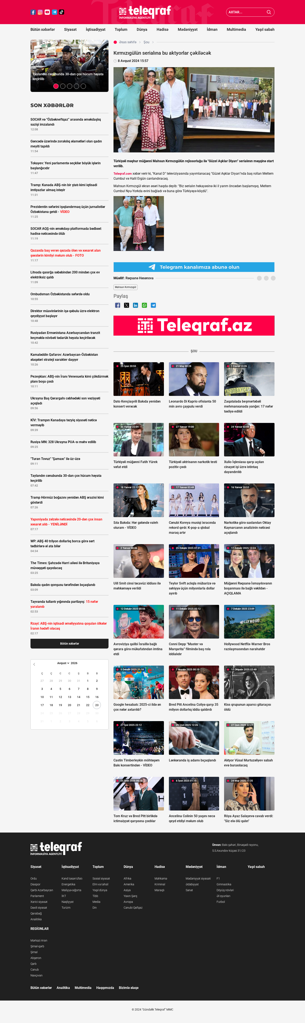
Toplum (121, 29)
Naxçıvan (36, 975)
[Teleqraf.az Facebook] (33, 12)
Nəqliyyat (68, 901)
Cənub (34, 969)
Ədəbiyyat (192, 884)
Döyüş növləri (225, 890)
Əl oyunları (223, 896)
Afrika (127, 878)
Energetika (68, 884)
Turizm (66, 907)
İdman (212, 29)
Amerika (129, 884)
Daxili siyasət (38, 907)
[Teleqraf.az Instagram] (40, 12)
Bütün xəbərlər (42, 29)
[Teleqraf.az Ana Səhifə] (145, 12)
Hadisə (162, 29)
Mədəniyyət (188, 29)
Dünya (142, 29)
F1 (218, 878)
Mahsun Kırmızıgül (125, 287)
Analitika (36, 919)
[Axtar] (269, 12)
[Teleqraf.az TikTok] (61, 12)
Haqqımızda (105, 988)
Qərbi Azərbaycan (41, 890)
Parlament (37, 896)
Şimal (34, 952)
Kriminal (160, 884)
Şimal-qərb (37, 946)
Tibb (95, 896)
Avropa (128, 901)
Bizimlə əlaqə (128, 988)
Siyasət (70, 29)
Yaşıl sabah (264, 29)
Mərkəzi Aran (38, 940)
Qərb (33, 963)
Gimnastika (224, 884)
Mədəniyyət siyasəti (198, 878)
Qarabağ (36, 913)
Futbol (221, 901)
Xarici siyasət (39, 901)
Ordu (33, 878)
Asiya (127, 890)
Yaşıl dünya (100, 890)
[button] (56, 86)
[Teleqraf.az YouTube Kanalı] (193, 325)
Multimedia (236, 29)
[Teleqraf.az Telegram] (54, 12)
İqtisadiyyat (95, 29)
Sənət (189, 890)
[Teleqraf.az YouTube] (47, 12)
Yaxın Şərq (130, 896)
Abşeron (35, 958)
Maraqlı (159, 890)
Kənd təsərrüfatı (72, 878)
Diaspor (35, 884)
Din (95, 907)
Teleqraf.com (122, 173)
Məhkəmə (161, 878)
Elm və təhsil (100, 884)
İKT (64, 896)
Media (96, 901)
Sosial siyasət (101, 878)
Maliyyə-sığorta (71, 890)
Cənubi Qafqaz (133, 907)
